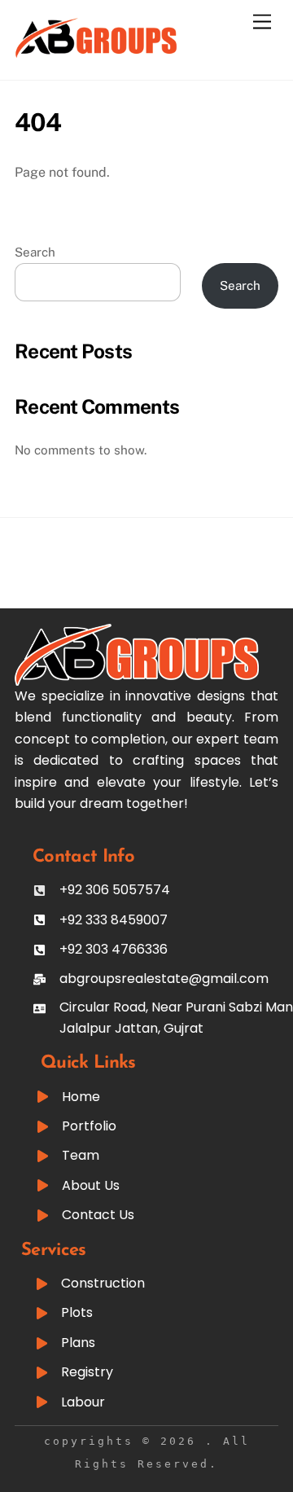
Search (35, 252)
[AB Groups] (96, 51)
